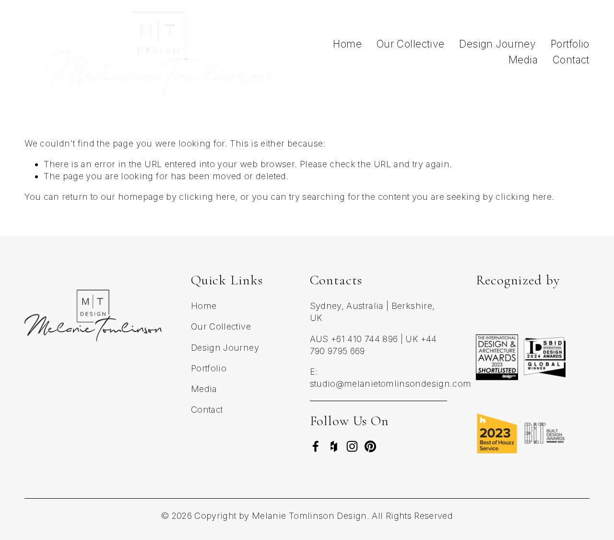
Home (347, 44)
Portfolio (570, 44)
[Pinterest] (370, 446)
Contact (571, 60)
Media (523, 60)
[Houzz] (334, 446)
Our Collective (411, 44)
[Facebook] (315, 446)
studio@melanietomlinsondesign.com (391, 384)
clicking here (207, 197)
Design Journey (497, 44)
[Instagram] (352, 446)
